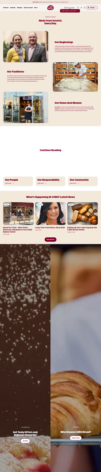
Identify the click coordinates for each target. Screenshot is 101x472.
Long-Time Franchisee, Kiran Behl (50, 227)
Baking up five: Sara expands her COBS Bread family (82, 228)
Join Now (25, 441)
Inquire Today (76, 438)
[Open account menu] (81, 7)
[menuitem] (36, 7)
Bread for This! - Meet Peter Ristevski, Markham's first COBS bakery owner (17, 229)
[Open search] (78, 7)
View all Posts (51, 239)
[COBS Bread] (50, 7)
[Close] (77, 10)
